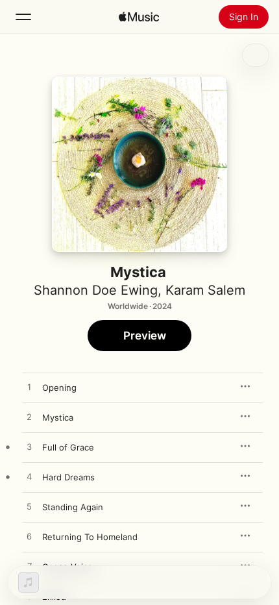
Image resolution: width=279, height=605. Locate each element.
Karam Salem (205, 290)
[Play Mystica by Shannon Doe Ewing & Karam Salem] (29, 417)
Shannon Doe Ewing (96, 290)
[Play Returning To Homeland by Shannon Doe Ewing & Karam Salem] (29, 537)
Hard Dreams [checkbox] (68, 477)
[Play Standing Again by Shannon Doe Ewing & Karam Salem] (29, 507)
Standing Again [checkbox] (72, 507)
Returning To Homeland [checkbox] (90, 537)
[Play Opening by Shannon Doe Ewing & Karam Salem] (29, 387)
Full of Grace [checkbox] (68, 447)
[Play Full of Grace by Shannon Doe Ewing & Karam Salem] (29, 447)
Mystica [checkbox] (57, 417)
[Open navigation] (23, 17)
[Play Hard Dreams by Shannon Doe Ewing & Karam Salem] (29, 477)
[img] (139, 17)
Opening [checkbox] (59, 387)
